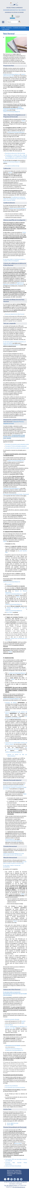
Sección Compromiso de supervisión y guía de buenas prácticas (13, 109)
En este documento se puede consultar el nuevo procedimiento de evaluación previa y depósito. (14, 437)
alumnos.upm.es (18, 1143)
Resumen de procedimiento (11, 1085)
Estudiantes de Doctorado (19, 27)
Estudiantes (9, 27)
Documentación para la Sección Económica (15, 1087)
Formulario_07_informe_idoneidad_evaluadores (16, 446)
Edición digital (10, 1124)
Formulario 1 (9, 584)
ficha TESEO (9, 612)
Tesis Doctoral (5, 29)
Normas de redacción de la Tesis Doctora (14, 314)
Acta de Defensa (9, 1024)
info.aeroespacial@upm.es (18, 1187)
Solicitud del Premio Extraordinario (13, 1166)
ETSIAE (3, 27)
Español (23, 1021)
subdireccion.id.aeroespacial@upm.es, (16, 460)
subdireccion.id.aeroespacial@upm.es (11, 74)
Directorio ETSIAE (11, 1173)
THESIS (23, 121)
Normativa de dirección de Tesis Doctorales (15, 153)
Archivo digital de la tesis (12, 1123)
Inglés (22, 1023)
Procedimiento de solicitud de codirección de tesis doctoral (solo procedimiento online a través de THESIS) (14, 199)
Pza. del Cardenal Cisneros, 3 (11, 1185)
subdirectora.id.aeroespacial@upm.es (13, 1048)
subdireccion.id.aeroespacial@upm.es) (14, 1050)
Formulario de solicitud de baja (12, 165)
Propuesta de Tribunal (11, 702)
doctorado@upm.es (9, 839)
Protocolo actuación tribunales (12, 1019)
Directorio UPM (17, 1172)
